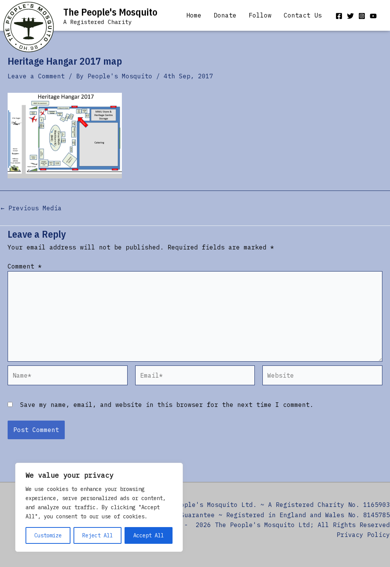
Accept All (148, 535)
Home (193, 15)
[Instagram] (361, 16)
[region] (99, 507)
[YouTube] (373, 16)
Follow (260, 15)
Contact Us (303, 15)
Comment (25, 266)
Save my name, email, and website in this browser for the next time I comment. (166, 404)
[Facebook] (339, 16)
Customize (48, 535)
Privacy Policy (363, 534)
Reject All (97, 535)
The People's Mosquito (110, 11)
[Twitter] (350, 16)
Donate (225, 15)
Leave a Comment (36, 76)
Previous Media (31, 208)
